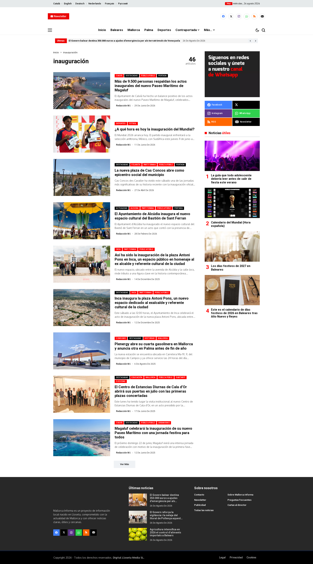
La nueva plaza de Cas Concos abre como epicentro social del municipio (149, 172)
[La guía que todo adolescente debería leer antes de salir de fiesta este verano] (232, 156)
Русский (123, 3)
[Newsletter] (262, 16)
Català (56, 3)
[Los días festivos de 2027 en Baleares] (232, 246)
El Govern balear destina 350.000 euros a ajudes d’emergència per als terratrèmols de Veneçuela (124, 40)
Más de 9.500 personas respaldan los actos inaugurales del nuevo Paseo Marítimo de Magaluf (151, 85)
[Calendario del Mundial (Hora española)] (232, 203)
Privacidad (236, 557)
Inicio (56, 52)
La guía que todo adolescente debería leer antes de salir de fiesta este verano (231, 179)
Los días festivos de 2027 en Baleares (230, 267)
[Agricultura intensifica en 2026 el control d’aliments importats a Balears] (138, 534)
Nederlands (94, 3)
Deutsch (79, 3)
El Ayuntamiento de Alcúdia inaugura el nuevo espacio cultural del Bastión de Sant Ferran (152, 216)
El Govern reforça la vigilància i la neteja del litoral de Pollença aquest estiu (165, 517)
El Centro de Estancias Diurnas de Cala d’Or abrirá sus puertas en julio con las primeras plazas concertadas (151, 391)
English (68, 3)
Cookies (251, 557)
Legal (222, 557)
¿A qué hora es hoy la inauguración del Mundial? (155, 129)
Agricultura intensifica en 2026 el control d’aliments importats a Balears (165, 532)
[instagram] (239, 16)
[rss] (254, 16)
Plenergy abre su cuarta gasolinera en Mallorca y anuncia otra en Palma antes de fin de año (154, 346)
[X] (231, 16)
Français (109, 3)
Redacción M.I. (123, 105)
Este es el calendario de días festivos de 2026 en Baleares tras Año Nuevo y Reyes (234, 313)
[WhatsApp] (247, 16)
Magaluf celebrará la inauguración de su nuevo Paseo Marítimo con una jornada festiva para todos (153, 432)
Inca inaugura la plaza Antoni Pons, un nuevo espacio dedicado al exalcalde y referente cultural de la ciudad (152, 302)
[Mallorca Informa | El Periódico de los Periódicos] (156, 16)
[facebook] (223, 16)
